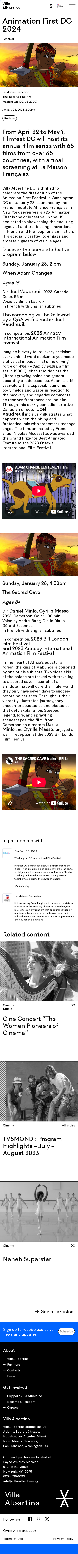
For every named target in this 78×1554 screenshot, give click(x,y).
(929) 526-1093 (14, 1476)
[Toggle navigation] (72, 6)
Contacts (14, 1370)
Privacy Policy (63, 1538)
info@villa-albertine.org (20, 1481)
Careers (13, 1407)
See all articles (57, 1311)
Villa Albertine (11, 5)
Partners (13, 1364)
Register (9, 118)
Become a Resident (21, 1401)
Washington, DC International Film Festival (37, 858)
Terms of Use (13, 1538)
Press (11, 1376)
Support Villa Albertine (24, 1396)
